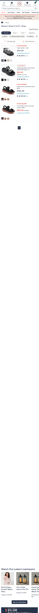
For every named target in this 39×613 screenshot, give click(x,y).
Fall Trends (25, 12)
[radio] (2, 60)
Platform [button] (30, 36)
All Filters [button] (11, 41)
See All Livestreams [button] (19, 602)
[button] (3, 4)
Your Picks (11, 12)
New (18, 12)
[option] (19, 17)
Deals (3, 12)
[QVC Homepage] (2, 22)
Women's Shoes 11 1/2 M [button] (17, 36)
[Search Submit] (35, 8)
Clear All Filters (33, 29)
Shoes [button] (5, 36)
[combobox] (18, 8)
